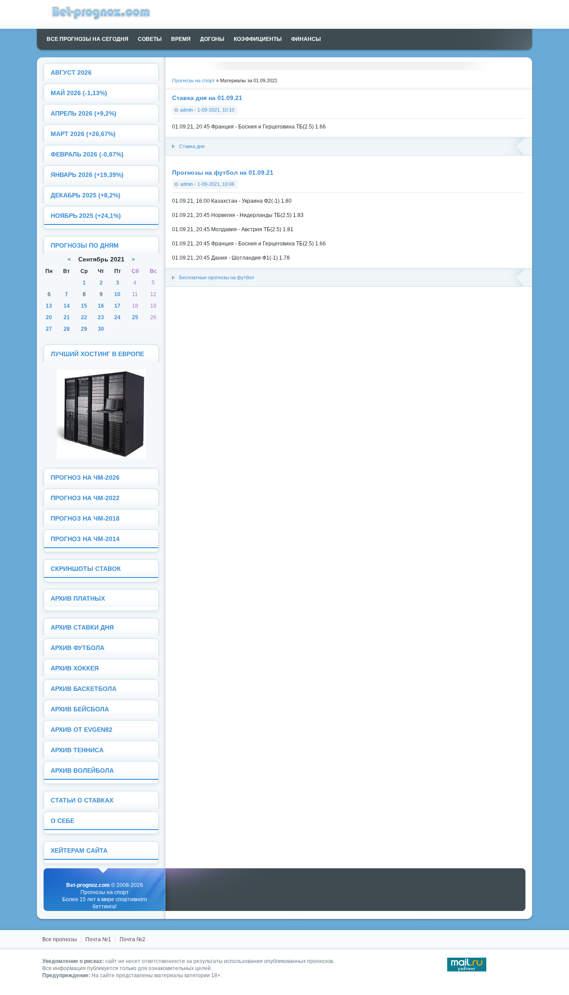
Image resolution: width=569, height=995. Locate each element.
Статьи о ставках (82, 800)
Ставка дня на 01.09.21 (207, 97)
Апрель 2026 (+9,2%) (83, 113)
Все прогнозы (59, 939)
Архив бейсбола (80, 709)
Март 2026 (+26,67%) (83, 134)
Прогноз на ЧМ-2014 (85, 539)
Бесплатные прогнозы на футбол (216, 277)
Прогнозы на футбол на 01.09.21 (222, 172)
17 (117, 306)
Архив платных (78, 598)
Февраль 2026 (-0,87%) (87, 154)
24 (117, 317)
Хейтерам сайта (79, 850)
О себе (62, 821)
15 (84, 306)
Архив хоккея (75, 668)
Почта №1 (98, 939)
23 (101, 317)
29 (84, 329)
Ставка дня (191, 146)
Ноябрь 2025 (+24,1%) (86, 216)
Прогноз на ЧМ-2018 (85, 518)
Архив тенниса (77, 750)
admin (186, 109)
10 (117, 294)
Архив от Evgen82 (81, 729)
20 (49, 317)
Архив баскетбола (83, 689)
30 (101, 329)
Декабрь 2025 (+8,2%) (85, 195)
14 (67, 306)
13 (49, 306)
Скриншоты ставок (86, 569)
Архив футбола (77, 648)
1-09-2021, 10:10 (215, 109)
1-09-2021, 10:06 (215, 184)
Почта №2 (132, 939)
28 (67, 329)
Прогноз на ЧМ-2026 (85, 477)
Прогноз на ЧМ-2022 (85, 498)
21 (67, 317)
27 (49, 329)
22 (84, 317)
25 (135, 317)
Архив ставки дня (82, 627)
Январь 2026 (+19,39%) (87, 175)
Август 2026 (71, 72)
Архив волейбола (82, 770)
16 (101, 306)
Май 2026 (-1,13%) (79, 93)
